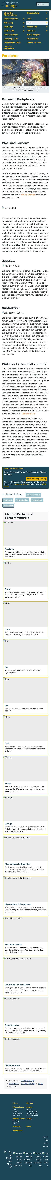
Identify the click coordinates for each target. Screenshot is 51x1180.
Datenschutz (18, 1130)
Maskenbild (9, 31)
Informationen (18, 1107)
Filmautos (31, 31)
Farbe (29, 23)
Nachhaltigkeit (18, 1113)
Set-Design (8, 27)
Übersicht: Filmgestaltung (10, 14)
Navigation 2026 (32, 1115)
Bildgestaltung (33, 13)
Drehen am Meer (34, 42)
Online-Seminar (28, 194)
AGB (14, 1109)
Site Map (29, 1103)
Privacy (15, 1103)
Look (29, 19)
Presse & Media (19, 1119)
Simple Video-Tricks (12, 42)
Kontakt (15, 1111)
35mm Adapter (33, 35)
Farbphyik (8, 500)
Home (28, 1126)
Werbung (16, 1121)
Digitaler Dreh (28, 413)
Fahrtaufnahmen (11, 35)
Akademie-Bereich (22, 484)
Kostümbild (32, 27)
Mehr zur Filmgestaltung (36, 479)
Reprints (15, 1123)
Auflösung (8, 23)
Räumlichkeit (32, 39)
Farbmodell (8, 505)
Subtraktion (37, 500)
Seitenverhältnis (11, 19)
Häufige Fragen (31, 1111)
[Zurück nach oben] (48, 1177)
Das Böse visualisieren (9, 47)
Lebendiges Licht (11, 39)
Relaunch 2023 (31, 1113)
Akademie (16, 1126)
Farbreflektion (22, 500)
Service (29, 1107)
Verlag (28, 1119)
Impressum (16, 1115)
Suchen (29, 1109)
